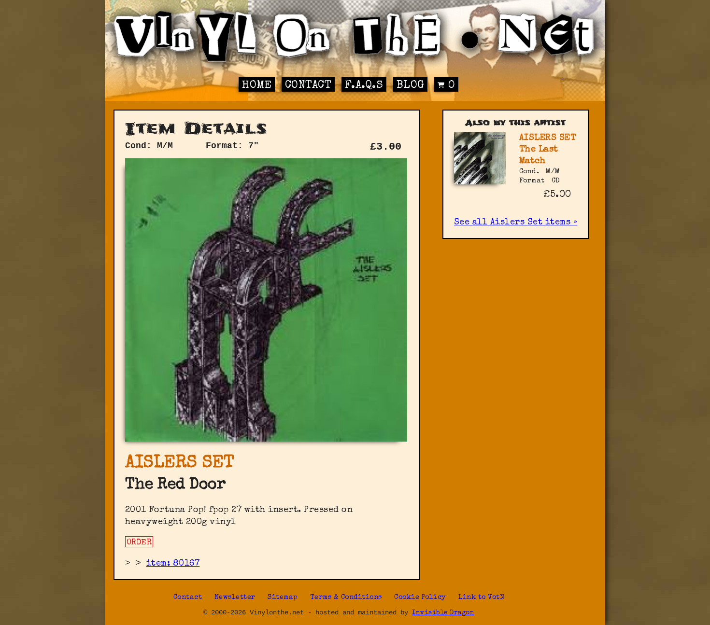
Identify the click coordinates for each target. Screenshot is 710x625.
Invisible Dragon (443, 613)
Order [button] (139, 543)
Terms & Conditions (346, 597)
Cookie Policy (420, 597)
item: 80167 (173, 563)
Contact (308, 85)
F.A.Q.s (364, 85)
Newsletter (235, 597)
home (256, 85)
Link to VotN (481, 597)
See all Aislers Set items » (516, 222)
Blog (411, 85)
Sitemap (283, 597)
